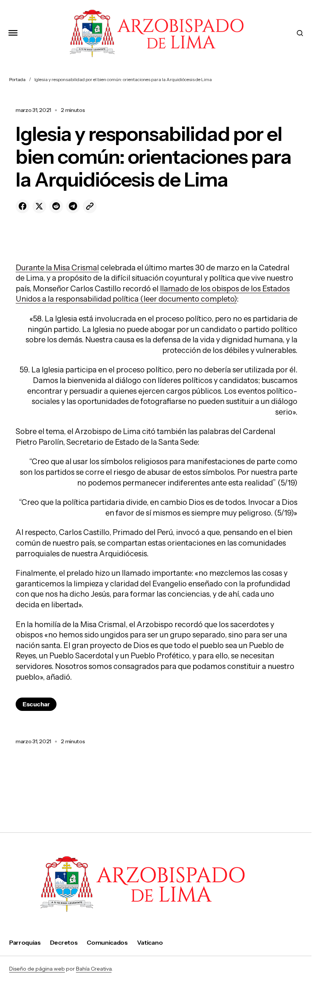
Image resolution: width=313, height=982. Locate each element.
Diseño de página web (37, 968)
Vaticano (150, 942)
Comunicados (107, 942)
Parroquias (25, 942)
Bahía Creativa (93, 968)
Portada (17, 79)
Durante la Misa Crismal (57, 267)
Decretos (63, 942)
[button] (13, 33)
